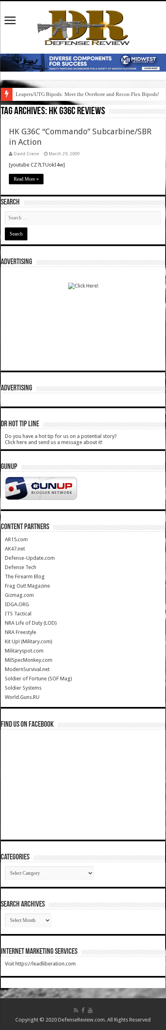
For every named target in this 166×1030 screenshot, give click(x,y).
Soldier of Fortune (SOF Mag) (38, 679)
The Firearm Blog (25, 576)
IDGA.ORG (17, 604)
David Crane (26, 153)
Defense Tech (20, 567)
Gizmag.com (19, 595)
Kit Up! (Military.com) (28, 641)
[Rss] (76, 1010)
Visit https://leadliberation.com (40, 964)
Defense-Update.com (30, 558)
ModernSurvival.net (27, 669)
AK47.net (15, 549)
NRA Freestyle (20, 632)
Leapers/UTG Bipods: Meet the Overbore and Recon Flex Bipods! (87, 94)
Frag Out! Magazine (27, 586)
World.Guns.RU (22, 697)
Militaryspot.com (24, 651)
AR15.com (16, 539)
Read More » (26, 179)
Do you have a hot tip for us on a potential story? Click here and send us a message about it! (61, 439)
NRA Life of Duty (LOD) (31, 623)
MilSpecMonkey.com (28, 660)
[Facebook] (83, 1010)
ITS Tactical (18, 614)
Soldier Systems (23, 688)
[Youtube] (90, 1010)
